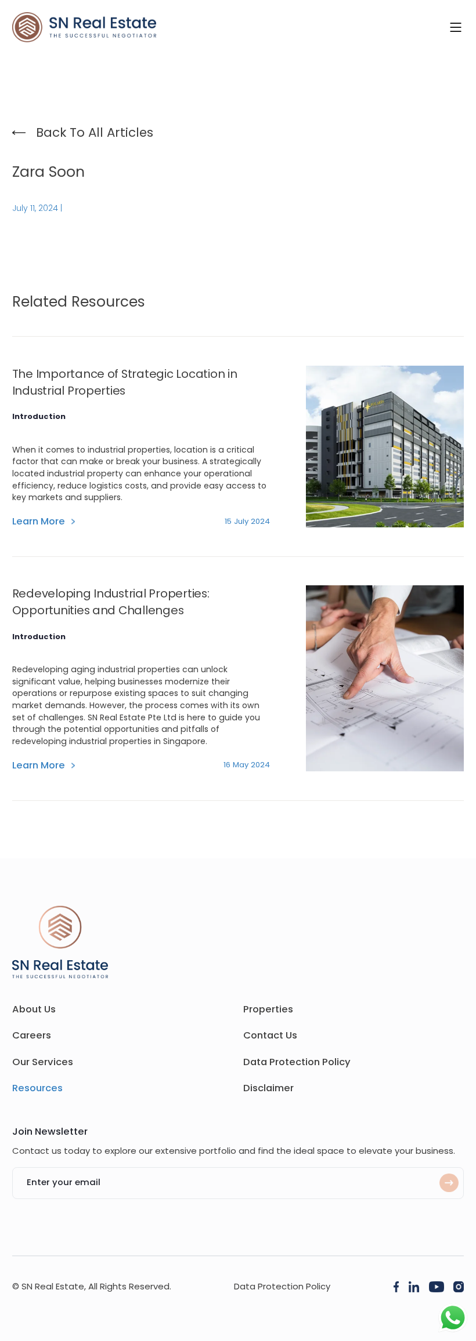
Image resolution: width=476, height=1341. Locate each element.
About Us (34, 1009)
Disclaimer (268, 1088)
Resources (37, 1088)
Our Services (42, 1062)
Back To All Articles (94, 132)
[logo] (84, 27)
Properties (268, 1009)
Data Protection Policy (297, 1062)
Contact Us (270, 1035)
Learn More (38, 521)
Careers (31, 1035)
